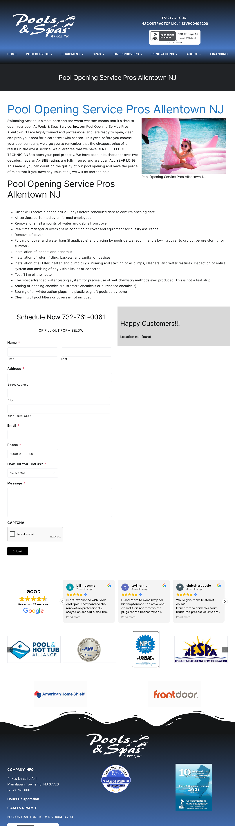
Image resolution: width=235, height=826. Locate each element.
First (11, 359)
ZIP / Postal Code (19, 415)
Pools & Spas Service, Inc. (58, 126)
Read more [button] (73, 617)
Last (64, 359)
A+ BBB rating (47, 160)
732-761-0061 (83, 317)
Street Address (18, 384)
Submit (18, 551)
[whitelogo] (44, 13)
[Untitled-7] (117, 765)
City (10, 400)
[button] (224, 601)
